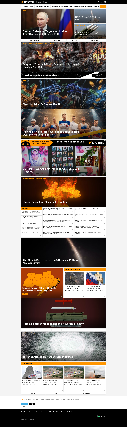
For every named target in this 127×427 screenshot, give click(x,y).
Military (63, 399)
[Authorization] (98, 2)
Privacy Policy (56, 411)
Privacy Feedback (64, 411)
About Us (23, 411)
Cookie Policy (49, 411)
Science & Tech (70, 399)
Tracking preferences (73, 411)
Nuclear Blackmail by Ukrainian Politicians (34, 178)
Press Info (29, 411)
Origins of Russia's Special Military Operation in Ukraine (38, 43)
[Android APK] (101, 416)
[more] (72, 37)
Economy (58, 399)
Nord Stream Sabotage (29, 333)
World (24, 10)
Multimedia (77, 399)
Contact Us (42, 411)
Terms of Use (35, 411)
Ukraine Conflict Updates (72, 269)
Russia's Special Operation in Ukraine (83, 10)
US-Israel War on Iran (80, 25)
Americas (47, 399)
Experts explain (27, 363)
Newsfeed (25, 209)
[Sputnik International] (28, 3)
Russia (52, 399)
